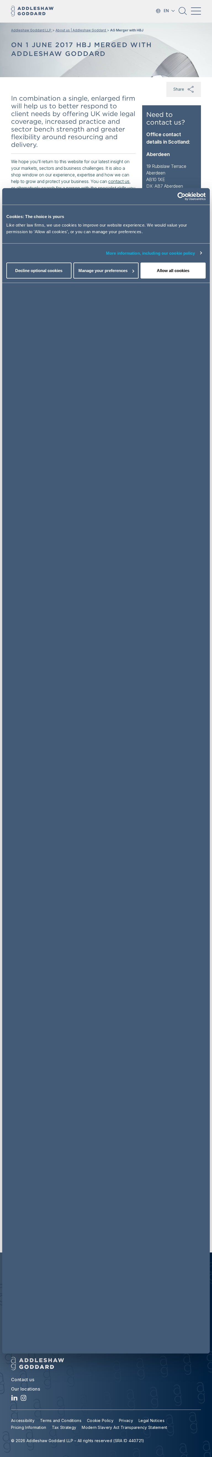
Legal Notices (152, 1420)
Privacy (126, 1420)
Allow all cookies (173, 270)
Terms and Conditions (60, 1420)
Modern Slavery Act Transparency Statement (124, 1427)
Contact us (22, 1379)
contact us (118, 181)
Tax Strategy (64, 1427)
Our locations (25, 1389)
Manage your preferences (103, 270)
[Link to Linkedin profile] (14, 1399)
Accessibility (23, 1420)
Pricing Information (28, 1427)
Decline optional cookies (38, 270)
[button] (182, 13)
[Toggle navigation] (196, 11)
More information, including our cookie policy (150, 253)
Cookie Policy (100, 1420)
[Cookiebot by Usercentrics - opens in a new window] (181, 196)
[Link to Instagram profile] (23, 1399)
